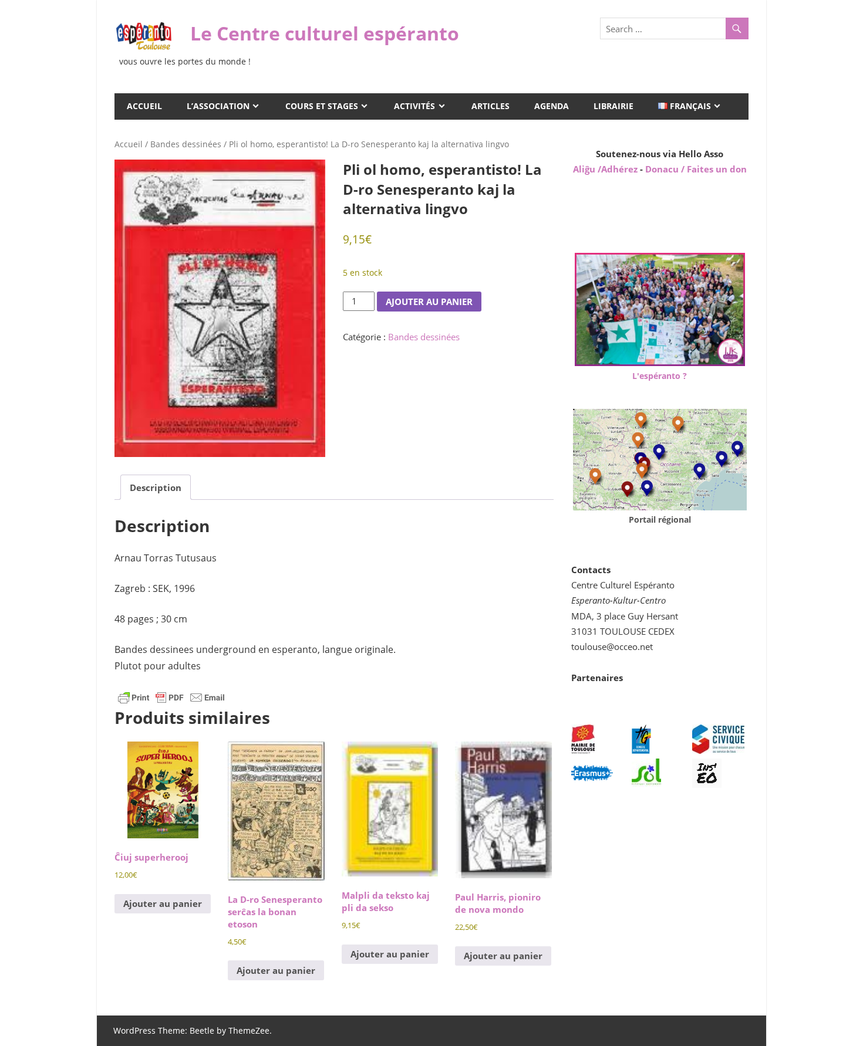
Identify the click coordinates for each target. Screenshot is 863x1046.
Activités (414, 105)
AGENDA (551, 105)
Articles (490, 105)
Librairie (613, 105)
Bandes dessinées (185, 144)
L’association (218, 105)
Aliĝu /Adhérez (606, 169)
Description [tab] (155, 487)
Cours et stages (321, 105)
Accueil (144, 105)
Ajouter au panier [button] (162, 903)
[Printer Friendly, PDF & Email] (171, 696)
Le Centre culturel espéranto (324, 33)
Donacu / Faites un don (696, 169)
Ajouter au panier (429, 301)
